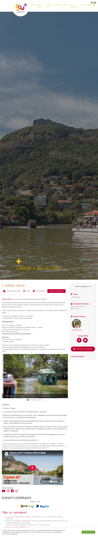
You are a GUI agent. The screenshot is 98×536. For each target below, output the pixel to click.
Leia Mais (14, 534)
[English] (92, 3)
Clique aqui (6, 299)
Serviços (65, 5)
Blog (89, 5)
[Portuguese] (95, 3)
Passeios (58, 5)
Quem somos (39, 6)
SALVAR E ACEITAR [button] (88, 532)
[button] (5, 376)
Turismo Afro (48, 6)
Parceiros (83, 5)
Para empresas (73, 6)
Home (33, 5)
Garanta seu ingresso (56, 291)
